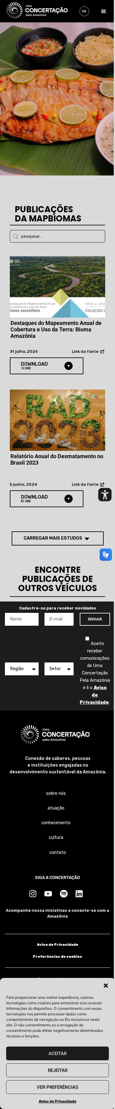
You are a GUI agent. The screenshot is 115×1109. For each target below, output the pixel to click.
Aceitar (57, 1053)
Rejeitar (57, 1070)
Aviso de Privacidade (57, 1101)
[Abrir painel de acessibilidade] (105, 494)
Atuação (56, 808)
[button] (106, 986)
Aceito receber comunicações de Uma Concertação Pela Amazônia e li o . (95, 673)
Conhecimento (56, 822)
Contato (57, 852)
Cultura (56, 837)
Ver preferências (57, 1087)
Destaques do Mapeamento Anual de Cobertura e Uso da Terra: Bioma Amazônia (56, 329)
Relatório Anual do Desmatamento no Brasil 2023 (56, 459)
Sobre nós (56, 793)
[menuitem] (84, 11)
